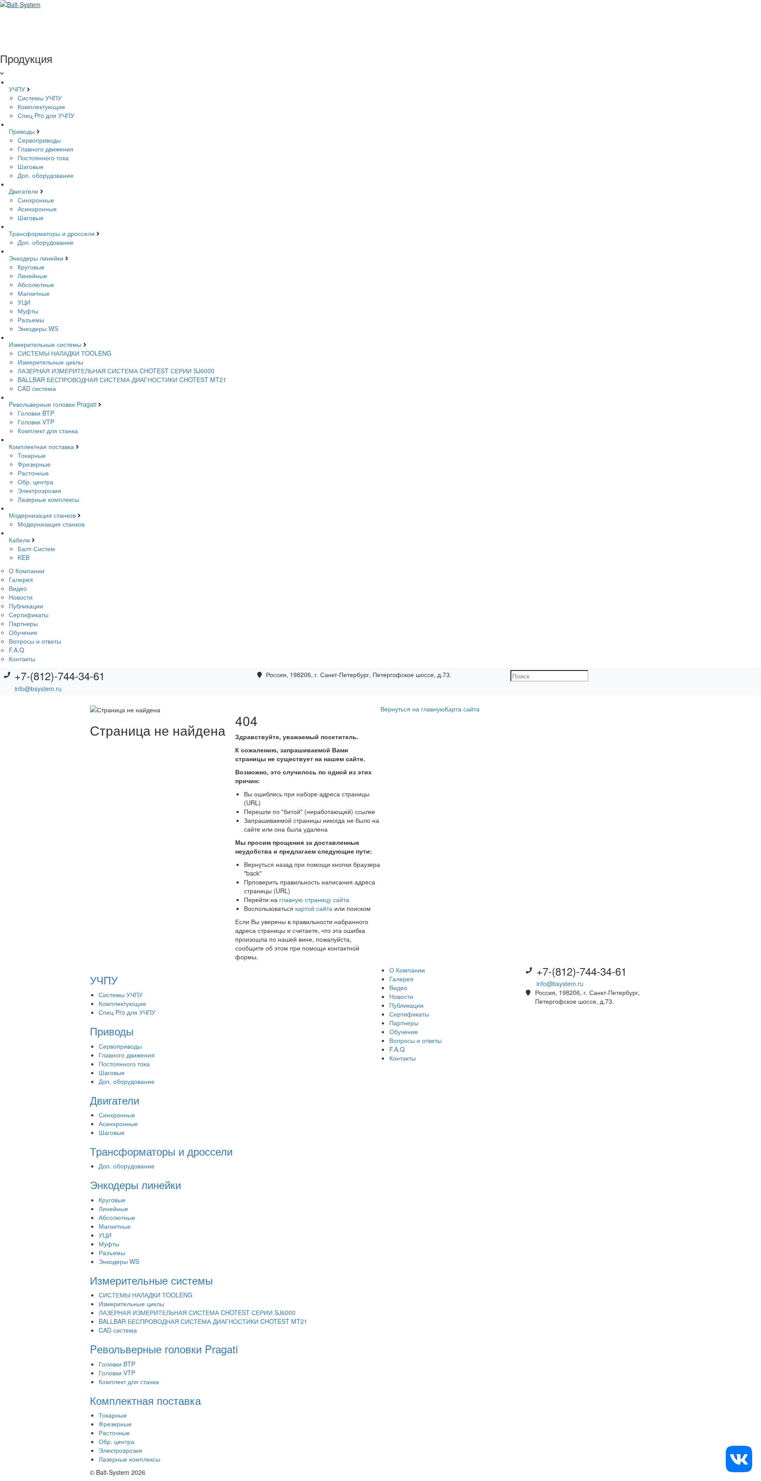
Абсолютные (36, 284)
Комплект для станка (48, 430)
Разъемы (31, 319)
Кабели (20, 539)
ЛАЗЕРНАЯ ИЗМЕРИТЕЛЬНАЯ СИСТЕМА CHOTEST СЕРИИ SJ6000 (116, 370)
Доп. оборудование (46, 175)
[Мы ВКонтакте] (739, 1458)
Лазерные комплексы (48, 499)
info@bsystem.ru (38, 688)
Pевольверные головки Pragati (53, 404)
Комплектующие (41, 106)
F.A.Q (16, 649)
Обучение (23, 632)
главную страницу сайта (314, 899)
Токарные (32, 455)
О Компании (26, 570)
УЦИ (24, 302)
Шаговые (31, 166)
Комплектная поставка (42, 446)
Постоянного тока (43, 157)
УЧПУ (18, 89)
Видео (18, 588)
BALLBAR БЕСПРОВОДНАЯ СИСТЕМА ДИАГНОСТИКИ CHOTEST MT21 (122, 379)
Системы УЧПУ (40, 97)
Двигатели (24, 191)
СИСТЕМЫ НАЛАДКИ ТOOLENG (64, 353)
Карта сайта (462, 708)
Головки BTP (36, 413)
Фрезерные (34, 464)
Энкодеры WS (38, 328)
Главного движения (46, 148)
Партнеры (23, 623)
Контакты (22, 658)
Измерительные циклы (50, 361)
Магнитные (34, 293)
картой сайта (313, 908)
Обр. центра (35, 481)
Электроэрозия (39, 490)
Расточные (33, 472)
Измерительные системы (46, 344)
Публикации (26, 605)
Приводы (23, 131)
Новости (21, 597)
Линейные (32, 275)
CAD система (37, 388)
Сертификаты (28, 614)
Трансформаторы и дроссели (52, 233)
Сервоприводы (39, 140)
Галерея (21, 579)
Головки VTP (36, 421)
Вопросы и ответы (35, 641)
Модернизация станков (43, 515)
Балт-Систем (36, 548)
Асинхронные (37, 208)
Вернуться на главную (412, 708)
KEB (24, 557)
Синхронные (36, 199)
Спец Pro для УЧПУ (46, 115)
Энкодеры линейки (37, 258)
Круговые (31, 266)
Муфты (28, 310)
